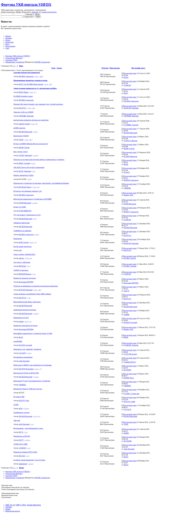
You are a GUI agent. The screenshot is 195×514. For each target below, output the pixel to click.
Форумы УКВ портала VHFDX (26, 4)
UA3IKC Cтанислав (131, 394)
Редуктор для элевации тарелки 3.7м (27, 191)
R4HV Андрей (24, 163)
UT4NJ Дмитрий (25, 155)
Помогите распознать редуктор (25, 326)
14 (39, 290)
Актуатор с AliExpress (21, 262)
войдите (35, 12)
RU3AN (22, 456)
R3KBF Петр (129, 378)
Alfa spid (16, 420)
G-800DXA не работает (22, 231)
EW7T (21, 440)
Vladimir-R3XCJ (130, 362)
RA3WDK (128, 441)
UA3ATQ (22, 353)
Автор (59, 68)
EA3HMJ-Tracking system (23, 96)
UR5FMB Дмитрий (26, 116)
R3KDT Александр (131, 212)
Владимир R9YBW (26, 282)
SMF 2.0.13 (10, 505)
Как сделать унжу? (20, 152)
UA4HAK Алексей (131, 345)
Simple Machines (34, 505)
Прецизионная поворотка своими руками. (30, 80)
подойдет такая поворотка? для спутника (29, 460)
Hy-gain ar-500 (18, 397)
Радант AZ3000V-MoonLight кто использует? (30, 144)
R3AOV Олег (24, 401)
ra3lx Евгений (24, 361)
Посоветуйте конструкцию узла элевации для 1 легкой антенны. (38, 104)
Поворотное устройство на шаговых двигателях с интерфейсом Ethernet (41, 183)
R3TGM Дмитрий (25, 290)
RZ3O (126, 77)
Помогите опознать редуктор (24, 278)
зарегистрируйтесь (49, 12)
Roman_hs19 (128, 195)
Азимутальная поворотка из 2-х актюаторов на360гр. (35, 88)
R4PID (126, 433)
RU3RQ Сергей (130, 258)
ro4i (20, 250)
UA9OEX (22, 448)
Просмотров (115, 68)
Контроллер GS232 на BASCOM (26, 373)
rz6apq (21, 321)
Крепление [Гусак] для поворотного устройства (31, 381)
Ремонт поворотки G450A (23, 175)
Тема (53, 68)
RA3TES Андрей (25, 345)
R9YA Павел (23, 92)
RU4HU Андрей (130, 266)
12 (33, 108)
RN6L (126, 164)
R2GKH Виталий (25, 132)
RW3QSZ (22, 266)
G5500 (15, 405)
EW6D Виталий (25, 203)
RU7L (21, 432)
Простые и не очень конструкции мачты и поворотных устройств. (39, 159)
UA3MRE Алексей (131, 125)
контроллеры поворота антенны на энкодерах (31, 120)
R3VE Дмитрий (25, 171)
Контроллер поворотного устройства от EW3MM (32, 199)
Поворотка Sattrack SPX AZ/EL (25, 452)
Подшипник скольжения (22, 357)
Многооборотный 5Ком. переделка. (27, 302)
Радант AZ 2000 (19, 207)
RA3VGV (22, 108)
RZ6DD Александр (131, 180)
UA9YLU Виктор (130, 141)
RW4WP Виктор (25, 274)
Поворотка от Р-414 (21, 318)
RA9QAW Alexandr (131, 108)
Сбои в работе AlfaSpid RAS (24, 254)
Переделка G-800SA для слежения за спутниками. (32, 365)
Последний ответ (138, 68)
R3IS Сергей (23, 242)
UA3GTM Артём (130, 354)
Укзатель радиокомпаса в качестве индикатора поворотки (35, 286)
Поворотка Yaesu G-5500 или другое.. (27, 389)
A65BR (126, 315)
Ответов (104, 68)
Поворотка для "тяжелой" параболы (27, 349)
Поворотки (17, 239)
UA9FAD (127, 85)
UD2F (21, 140)
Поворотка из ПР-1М (21, 436)
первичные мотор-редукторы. (24, 310)
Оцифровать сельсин (21, 412)
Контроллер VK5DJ (21, 136)
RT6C (126, 93)
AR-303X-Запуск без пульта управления (28, 167)
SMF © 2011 (21, 505)
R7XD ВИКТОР (25, 211)
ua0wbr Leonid (24, 124)
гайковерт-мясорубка (21, 223)
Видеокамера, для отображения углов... (28, 428)
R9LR (126, 337)
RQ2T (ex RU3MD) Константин (31, 84)
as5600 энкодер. (19, 128)
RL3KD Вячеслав (130, 156)
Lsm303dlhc (17, 341)
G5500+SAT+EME (20, 444)
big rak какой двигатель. (22, 246)
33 (50, 84)
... (16, 66)
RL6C (21, 337)
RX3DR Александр (42, 62)
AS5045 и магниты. (21, 270)
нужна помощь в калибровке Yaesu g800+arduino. (32, 294)
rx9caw (21, 258)
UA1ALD (127, 409)
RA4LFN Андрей (130, 322)
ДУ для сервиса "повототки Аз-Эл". (27, 215)
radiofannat (23, 464)
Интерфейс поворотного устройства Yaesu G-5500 (32, 333)
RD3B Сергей (24, 148)
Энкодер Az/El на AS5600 (23, 112)
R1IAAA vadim (129, 402)
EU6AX (127, 172)
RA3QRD (127, 370)
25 (30, 140)
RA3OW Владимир (26, 369)
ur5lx (20, 408)
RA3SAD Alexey (25, 187)
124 (41, 76)
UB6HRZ (127, 188)
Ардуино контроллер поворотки (26, 73)
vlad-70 (126, 291)
